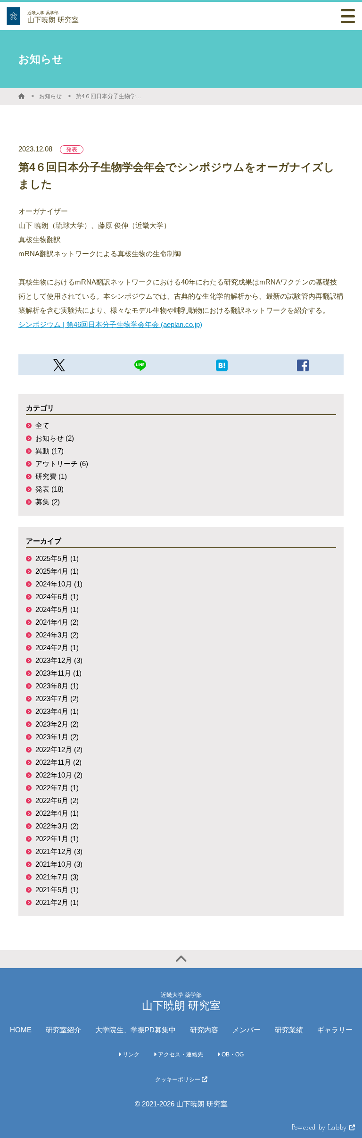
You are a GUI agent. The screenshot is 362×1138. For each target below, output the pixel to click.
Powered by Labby (320, 1127)
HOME (21, 1030)
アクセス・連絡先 (179, 1054)
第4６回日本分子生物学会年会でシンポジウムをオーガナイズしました (111, 96)
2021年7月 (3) (57, 877)
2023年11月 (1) (58, 673)
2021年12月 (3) (58, 851)
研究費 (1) (51, 476)
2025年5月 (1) (57, 558)
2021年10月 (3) (58, 864)
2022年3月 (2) (57, 826)
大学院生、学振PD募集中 (135, 1030)
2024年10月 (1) (58, 584)
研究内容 (204, 1030)
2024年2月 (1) (57, 648)
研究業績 (289, 1030)
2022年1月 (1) (57, 839)
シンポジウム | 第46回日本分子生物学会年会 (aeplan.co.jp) (110, 324)
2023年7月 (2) (57, 699)
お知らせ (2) (54, 438)
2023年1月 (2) (57, 737)
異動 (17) (49, 451)
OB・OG (232, 1054)
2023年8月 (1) (57, 686)
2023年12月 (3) (58, 660)
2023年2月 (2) (57, 724)
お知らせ (50, 96)
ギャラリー (335, 1030)
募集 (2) (47, 502)
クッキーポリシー (178, 1079)
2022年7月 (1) (57, 788)
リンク (130, 1054)
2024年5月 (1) (57, 609)
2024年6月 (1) (57, 597)
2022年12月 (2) (58, 749)
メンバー (246, 1030)
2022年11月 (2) (58, 762)
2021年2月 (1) (57, 902)
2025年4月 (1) (57, 571)
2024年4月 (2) (57, 622)
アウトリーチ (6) (61, 464)
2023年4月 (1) (57, 711)
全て (42, 425)
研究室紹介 (63, 1030)
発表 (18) (49, 489)
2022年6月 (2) (57, 800)
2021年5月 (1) (57, 890)
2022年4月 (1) (57, 813)
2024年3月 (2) (57, 635)
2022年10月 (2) (58, 775)
